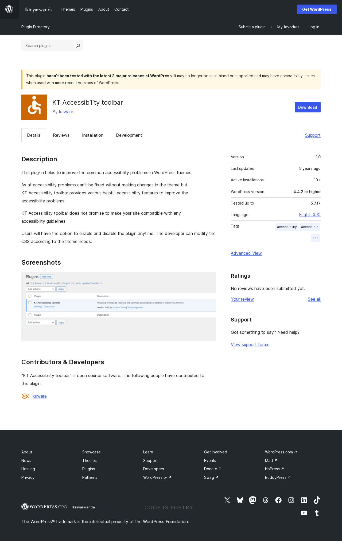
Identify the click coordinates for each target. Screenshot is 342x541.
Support (313, 135)
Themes (89, 460)
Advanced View (246, 253)
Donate (213, 468)
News (26, 460)
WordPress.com (281, 452)
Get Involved (215, 452)
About (26, 452)
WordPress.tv (157, 477)
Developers (153, 468)
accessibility (287, 227)
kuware (66, 111)
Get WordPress (317, 9)
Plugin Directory (35, 27)
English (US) (310, 214)
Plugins (88, 468)
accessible (309, 227)
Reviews (61, 135)
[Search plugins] (78, 45)
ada (315, 238)
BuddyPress (278, 477)
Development (129, 135)
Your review (242, 299)
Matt (271, 460)
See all (314, 299)
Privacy (27, 477)
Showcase (91, 452)
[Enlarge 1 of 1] (208, 279)
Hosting (28, 468)
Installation (92, 135)
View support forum (250, 344)
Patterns (89, 477)
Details (33, 135)
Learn (148, 452)
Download (307, 107)
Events (210, 460)
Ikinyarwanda (83, 507)
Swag (211, 477)
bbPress (274, 468)
